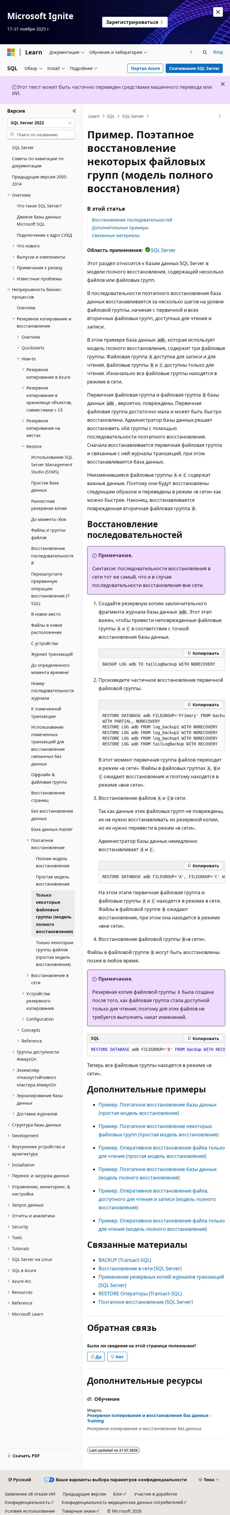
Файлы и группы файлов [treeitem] (48, 533)
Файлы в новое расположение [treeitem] (46, 628)
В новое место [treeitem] (45, 614)
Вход (218, 52)
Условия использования (30, 1511)
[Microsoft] (11, 52)
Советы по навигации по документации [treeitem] (37, 162)
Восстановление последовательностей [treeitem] (52, 555)
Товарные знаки (79, 1511)
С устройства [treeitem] (44, 643)
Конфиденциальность (27, 1502)
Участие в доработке (155, 1494)
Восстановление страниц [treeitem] (48, 796)
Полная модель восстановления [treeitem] (52, 862)
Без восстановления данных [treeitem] (52, 814)
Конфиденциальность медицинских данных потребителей (122, 1502)
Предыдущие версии (84, 1494)
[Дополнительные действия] (220, 116)
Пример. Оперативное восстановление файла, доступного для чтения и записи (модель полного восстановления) (157, 1199)
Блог (117, 1494)
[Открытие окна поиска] (205, 52)
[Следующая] (191, 52)
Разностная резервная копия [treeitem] (49, 504)
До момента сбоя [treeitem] (48, 519)
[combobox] (41, 123)
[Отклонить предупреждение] (218, 12)
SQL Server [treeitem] (23, 147)
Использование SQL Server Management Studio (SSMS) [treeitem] (51, 464)
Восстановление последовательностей (132, 220)
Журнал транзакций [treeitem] (52, 654)
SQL (111, 116)
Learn (94, 116)
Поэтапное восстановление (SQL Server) (146, 1302)
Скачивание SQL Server (194, 68)
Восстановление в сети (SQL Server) (140, 1268)
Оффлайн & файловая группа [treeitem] (49, 778)
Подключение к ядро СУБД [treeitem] (44, 235)
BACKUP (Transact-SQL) (125, 1260)
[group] (162, 730)
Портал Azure (145, 68)
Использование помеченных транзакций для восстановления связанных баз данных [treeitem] (48, 745)
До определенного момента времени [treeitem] (50, 668)
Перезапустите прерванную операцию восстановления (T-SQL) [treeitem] (51, 588)
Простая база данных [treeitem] (45, 486)
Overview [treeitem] (26, 308)
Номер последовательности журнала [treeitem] (52, 691)
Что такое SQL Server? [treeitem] (39, 206)
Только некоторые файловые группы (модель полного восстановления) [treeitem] (54, 913)
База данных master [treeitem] (52, 829)
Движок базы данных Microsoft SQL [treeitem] (39, 220)
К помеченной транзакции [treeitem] (46, 712)
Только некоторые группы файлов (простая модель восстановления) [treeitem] (54, 953)
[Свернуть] (74, 111)
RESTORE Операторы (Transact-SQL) (140, 1293)
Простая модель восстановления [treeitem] (52, 880)
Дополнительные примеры (120, 227)
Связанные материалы (116, 235)
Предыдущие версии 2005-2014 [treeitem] (40, 180)
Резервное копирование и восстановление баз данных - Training (149, 1418)
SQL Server (133, 116)
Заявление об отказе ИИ (30, 1494)
